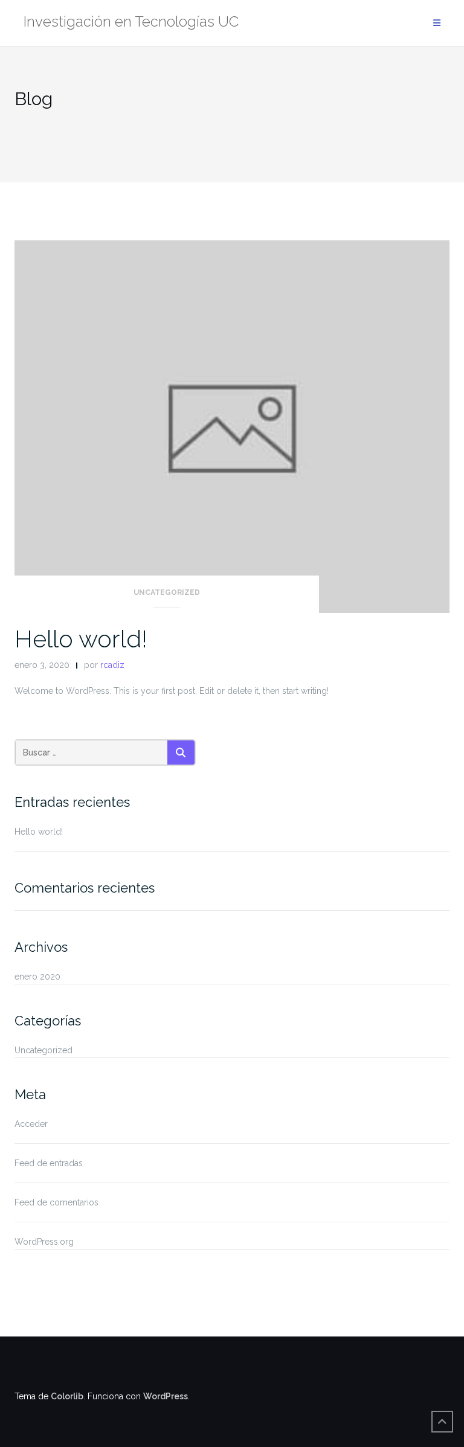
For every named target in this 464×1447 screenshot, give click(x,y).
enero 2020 (37, 976)
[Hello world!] (232, 426)
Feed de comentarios (56, 1202)
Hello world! (80, 638)
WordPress (165, 1396)
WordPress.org (44, 1241)
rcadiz (112, 665)
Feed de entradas (48, 1163)
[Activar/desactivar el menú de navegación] (437, 23)
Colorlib (67, 1396)
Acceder (31, 1124)
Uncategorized (167, 592)
